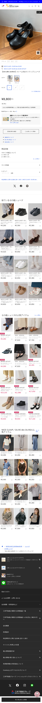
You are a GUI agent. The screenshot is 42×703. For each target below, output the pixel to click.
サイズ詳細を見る (35, 91)
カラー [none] (3, 77)
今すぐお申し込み (14, 122)
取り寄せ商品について (10, 139)
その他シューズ (8, 548)
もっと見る (36, 159)
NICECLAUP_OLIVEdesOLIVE (14, 546)
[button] (21, 34)
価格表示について (9, 137)
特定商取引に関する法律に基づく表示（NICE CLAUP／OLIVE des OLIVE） (19, 180)
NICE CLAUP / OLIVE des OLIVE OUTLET (15, 69)
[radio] (10, 79)
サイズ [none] (3, 87)
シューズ (27, 546)
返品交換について (9, 142)
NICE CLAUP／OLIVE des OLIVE (13, 66)
